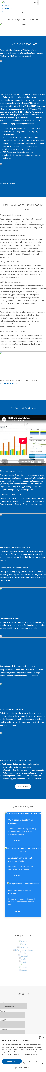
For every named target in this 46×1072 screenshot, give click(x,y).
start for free (23, 786)
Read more (12, 1057)
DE (34, 2)
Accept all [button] (11, 1061)
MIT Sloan (10, 183)
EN (38, 2)
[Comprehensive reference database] (23, 899)
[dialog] (23, 1053)
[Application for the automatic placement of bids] (23, 864)
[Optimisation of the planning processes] (23, 829)
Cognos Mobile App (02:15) (11, 486)
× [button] (43, 1037)
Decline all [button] (34, 1061)
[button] (23, 1067)
